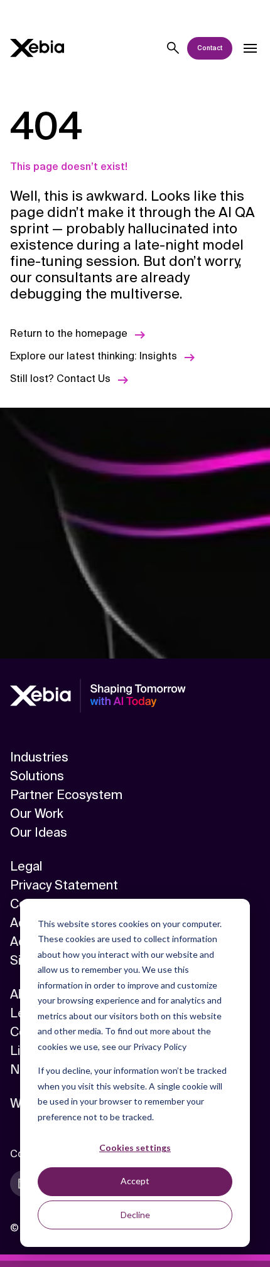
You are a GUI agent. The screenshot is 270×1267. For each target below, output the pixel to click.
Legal (26, 866)
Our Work (36, 813)
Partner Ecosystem (66, 795)
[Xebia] (37, 48)
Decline (135, 1214)
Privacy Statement (64, 885)
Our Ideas (38, 832)
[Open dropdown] (250, 48)
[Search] (173, 48)
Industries (39, 757)
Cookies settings (135, 1147)
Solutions (37, 776)
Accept (135, 1180)
